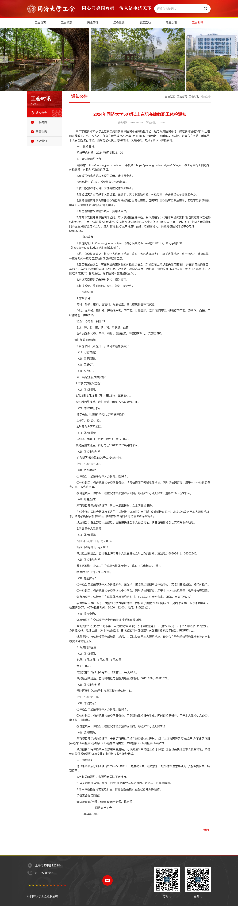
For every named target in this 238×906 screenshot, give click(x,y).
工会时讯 (194, 96)
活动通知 (41, 141)
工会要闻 (41, 122)
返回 (206, 829)
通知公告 (41, 112)
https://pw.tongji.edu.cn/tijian (105, 165)
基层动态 (41, 131)
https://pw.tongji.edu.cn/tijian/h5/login (159, 165)
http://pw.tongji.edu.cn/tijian (106, 243)
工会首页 (182, 96)
